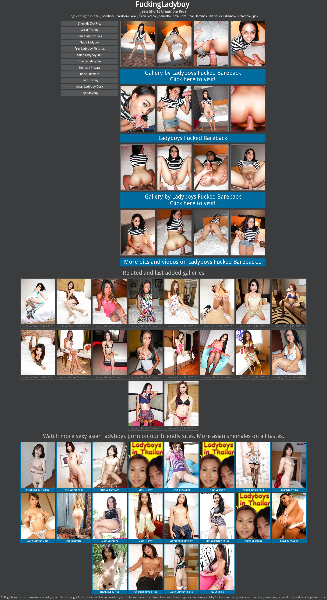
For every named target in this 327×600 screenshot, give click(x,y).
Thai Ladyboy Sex (89, 61)
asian (142, 16)
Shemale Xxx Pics (89, 23)
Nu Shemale (217, 592)
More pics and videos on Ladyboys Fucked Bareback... (193, 262)
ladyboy (201, 16)
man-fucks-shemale (222, 16)
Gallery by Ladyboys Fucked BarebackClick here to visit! (193, 76)
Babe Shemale (89, 74)
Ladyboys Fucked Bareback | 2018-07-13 (110, 326)
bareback (108, 16)
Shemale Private (89, 68)
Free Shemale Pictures (217, 541)
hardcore (123, 16)
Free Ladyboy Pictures (90, 48)
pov (255, 16)
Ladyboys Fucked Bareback (192, 138)
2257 (323, 597)
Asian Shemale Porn (253, 490)
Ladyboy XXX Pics (289, 541)
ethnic (152, 16)
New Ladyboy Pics (89, 36)
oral (134, 16)
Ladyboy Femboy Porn (181, 541)
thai (191, 16)
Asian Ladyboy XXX (89, 55)
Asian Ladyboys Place (181, 592)
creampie (244, 16)
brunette (165, 16)
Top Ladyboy (89, 93)
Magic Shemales (253, 541)
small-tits (179, 16)
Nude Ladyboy (90, 42)
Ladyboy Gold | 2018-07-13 (37, 326)
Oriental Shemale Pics (145, 592)
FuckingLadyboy (162, 4)
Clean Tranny (89, 80)
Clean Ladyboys (109, 541)
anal (97, 16)
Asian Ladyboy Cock (89, 86)
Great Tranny (89, 30)
